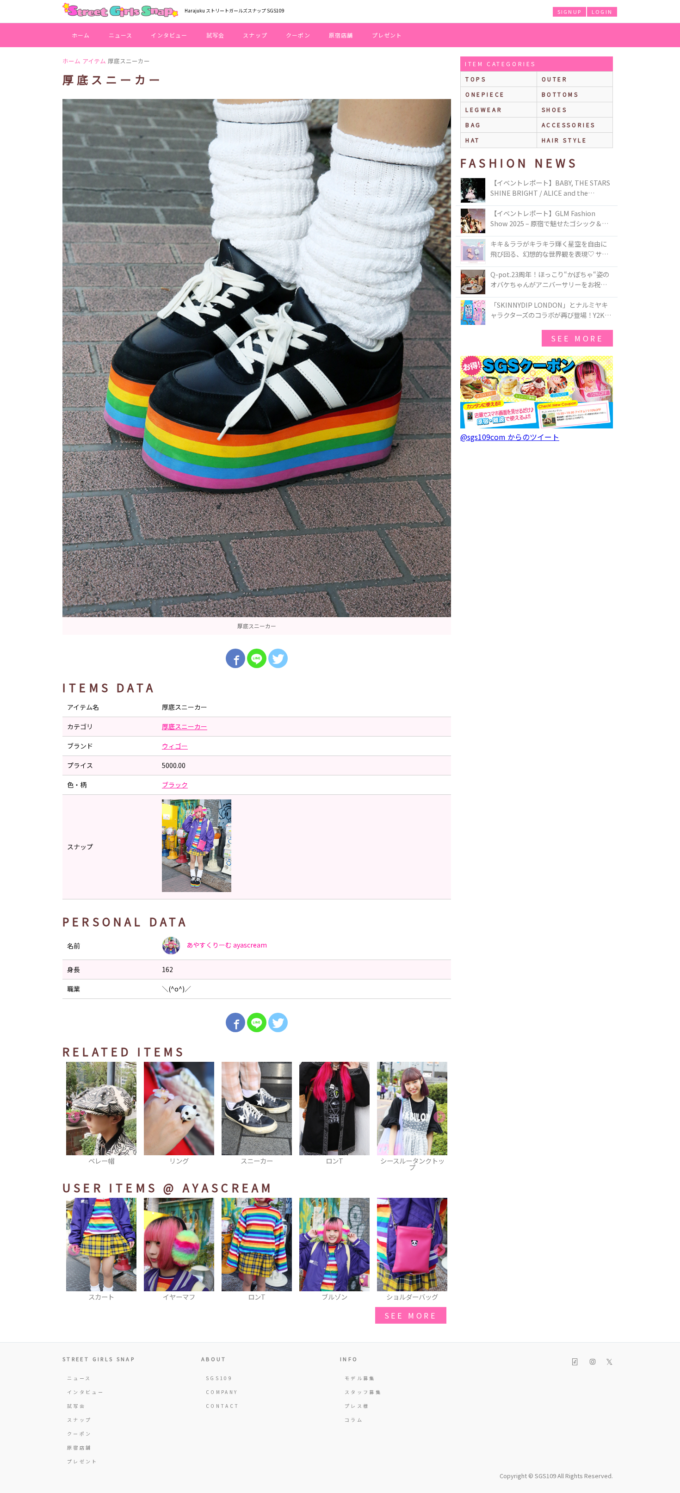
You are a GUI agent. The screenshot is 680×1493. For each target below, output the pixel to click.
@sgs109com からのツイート (509, 436)
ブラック (175, 784)
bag (473, 125)
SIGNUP (569, 11)
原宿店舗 (341, 35)
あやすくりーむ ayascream (226, 944)
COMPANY (222, 1391)
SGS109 (219, 1378)
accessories (569, 125)
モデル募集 (360, 1378)
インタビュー (169, 35)
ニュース (121, 35)
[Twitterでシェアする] (278, 658)
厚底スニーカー (184, 726)
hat (472, 140)
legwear (483, 109)
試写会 (215, 35)
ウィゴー (175, 745)
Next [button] (439, 1117)
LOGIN (602, 11)
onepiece (485, 94)
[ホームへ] (120, 10)
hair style (564, 140)
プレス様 (357, 1405)
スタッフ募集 (363, 1391)
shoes (555, 109)
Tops (475, 79)
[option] (256, 367)
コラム (354, 1419)
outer (555, 79)
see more (410, 1315)
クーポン (298, 35)
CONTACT (223, 1405)
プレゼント (387, 35)
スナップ (255, 35)
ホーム (81, 35)
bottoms (560, 94)
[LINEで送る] (256, 658)
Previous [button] (74, 1117)
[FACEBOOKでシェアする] (235, 658)
